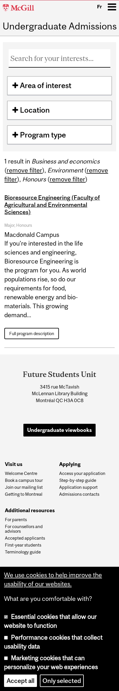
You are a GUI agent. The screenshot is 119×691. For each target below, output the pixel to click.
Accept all (20, 680)
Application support (78, 487)
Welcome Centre (21, 473)
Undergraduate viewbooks (59, 430)
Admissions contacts (79, 494)
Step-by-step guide (77, 480)
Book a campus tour (24, 480)
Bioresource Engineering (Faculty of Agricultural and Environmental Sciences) (52, 204)
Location (35, 110)
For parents (16, 519)
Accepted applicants (25, 538)
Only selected (61, 680)
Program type (43, 135)
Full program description (31, 333)
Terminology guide (23, 552)
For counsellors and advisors (24, 529)
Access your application (82, 473)
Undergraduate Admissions (60, 26)
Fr (99, 7)
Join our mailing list (24, 487)
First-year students (23, 545)
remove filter (24, 170)
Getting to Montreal (23, 494)
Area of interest (45, 85)
